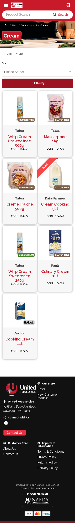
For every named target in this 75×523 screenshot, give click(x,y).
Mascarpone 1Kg (55, 139)
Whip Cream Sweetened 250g (19, 275)
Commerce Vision (45, 488)
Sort (5, 63)
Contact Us (14, 432)
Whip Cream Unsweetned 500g (19, 141)
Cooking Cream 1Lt (19, 341)
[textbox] (26, 14)
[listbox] (37, 71)
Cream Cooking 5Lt (55, 206)
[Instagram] (6, 423)
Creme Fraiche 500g (19, 206)
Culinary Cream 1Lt (55, 273)
